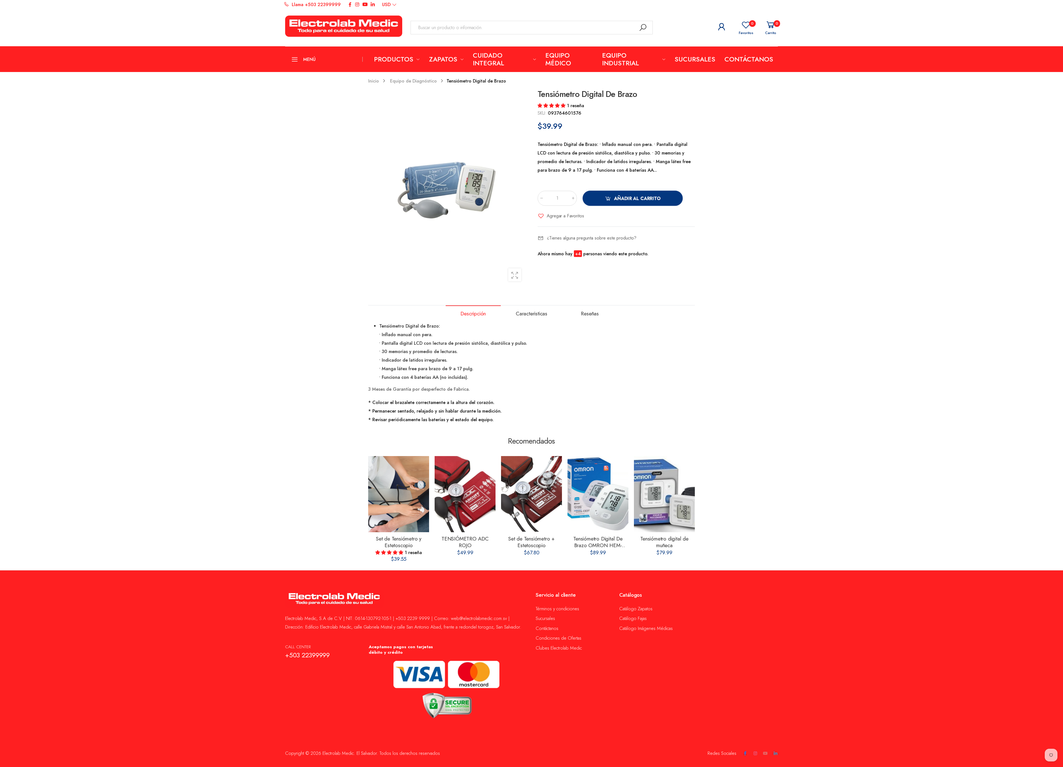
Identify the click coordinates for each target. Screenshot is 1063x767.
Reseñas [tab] (590, 313)
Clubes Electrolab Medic (559, 648)
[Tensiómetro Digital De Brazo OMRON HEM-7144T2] (597, 494)
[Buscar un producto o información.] (643, 27)
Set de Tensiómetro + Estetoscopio (531, 542)
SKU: (543, 113)
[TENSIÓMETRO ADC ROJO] (465, 494)
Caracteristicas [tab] (531, 313)
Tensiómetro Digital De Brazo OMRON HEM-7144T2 (598, 545)
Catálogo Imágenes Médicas (646, 628)
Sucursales (545, 618)
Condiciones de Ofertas (558, 638)
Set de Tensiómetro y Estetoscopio (398, 542)
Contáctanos (547, 628)
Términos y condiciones (557, 608)
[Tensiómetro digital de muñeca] (664, 494)
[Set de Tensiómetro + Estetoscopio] (531, 494)
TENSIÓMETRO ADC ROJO (465, 542)
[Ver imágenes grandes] (514, 274)
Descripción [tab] (473, 313)
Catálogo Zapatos (635, 608)
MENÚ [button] (309, 59)
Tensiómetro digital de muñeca (664, 542)
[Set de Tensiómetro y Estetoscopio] (398, 494)
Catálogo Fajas (633, 618)
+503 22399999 (307, 655)
